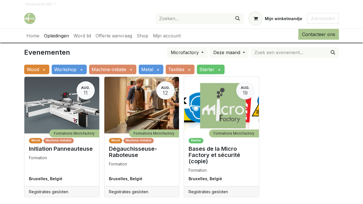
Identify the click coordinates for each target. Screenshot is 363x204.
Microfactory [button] (185, 52)
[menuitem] (33, 35)
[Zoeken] (238, 18)
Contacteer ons (318, 34)
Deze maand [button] (227, 52)
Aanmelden (323, 18)
